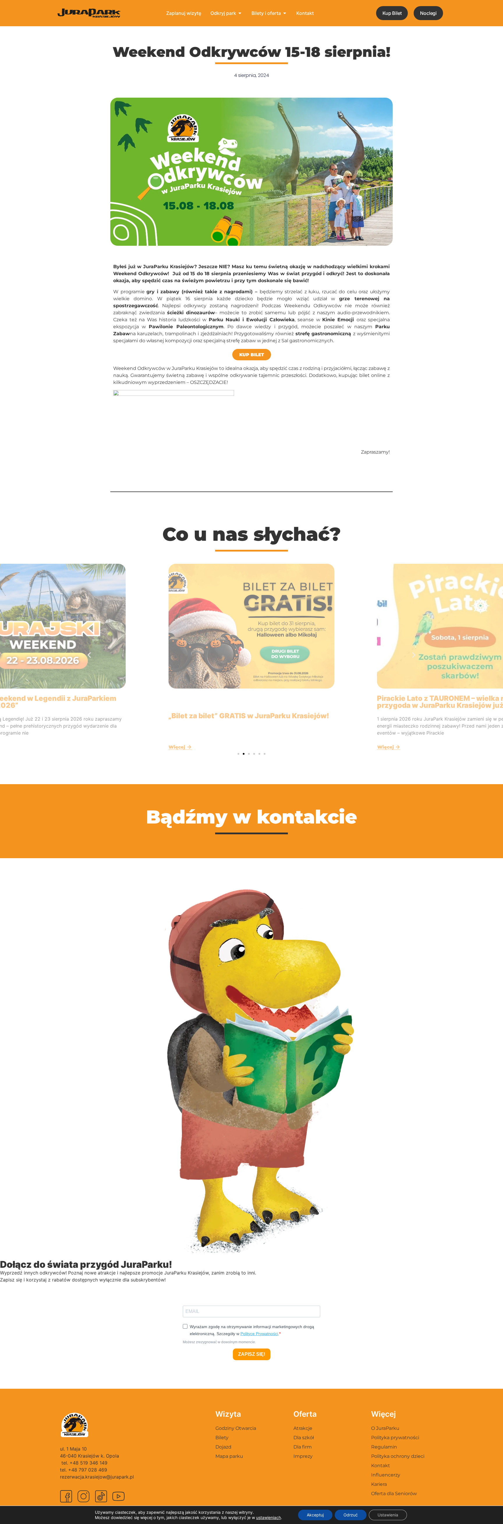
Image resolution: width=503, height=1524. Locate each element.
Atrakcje (302, 1428)
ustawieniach (268, 1517)
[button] (89, 655)
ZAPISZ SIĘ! (251, 1354)
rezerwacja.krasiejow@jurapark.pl (97, 1477)
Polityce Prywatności (259, 1333)
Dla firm (302, 1447)
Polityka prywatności (395, 1437)
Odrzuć (350, 1514)
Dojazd (223, 1447)
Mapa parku (229, 1456)
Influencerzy (385, 1475)
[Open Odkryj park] (240, 13)
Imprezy (303, 1456)
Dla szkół (303, 1437)
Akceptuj (315, 1514)
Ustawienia (388, 1514)
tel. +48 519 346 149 (84, 1463)
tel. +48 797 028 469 (83, 1470)
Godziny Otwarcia (235, 1428)
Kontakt (380, 1465)
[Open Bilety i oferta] (284, 13)
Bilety (222, 1437)
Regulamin (384, 1447)
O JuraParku (385, 1428)
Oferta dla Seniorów (394, 1493)
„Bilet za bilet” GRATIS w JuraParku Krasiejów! (248, 716)
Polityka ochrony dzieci (397, 1456)
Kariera (379, 1484)
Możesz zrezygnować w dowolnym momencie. (219, 1342)
